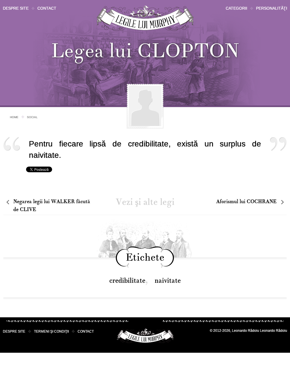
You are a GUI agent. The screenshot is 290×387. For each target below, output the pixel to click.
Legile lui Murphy (145, 18)
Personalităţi (271, 8)
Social (32, 117)
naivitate (168, 280)
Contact (46, 8)
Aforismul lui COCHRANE (246, 201)
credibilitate (127, 280)
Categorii (236, 8)
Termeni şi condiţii (51, 331)
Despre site (16, 8)
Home (14, 117)
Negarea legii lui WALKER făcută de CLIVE (51, 205)
